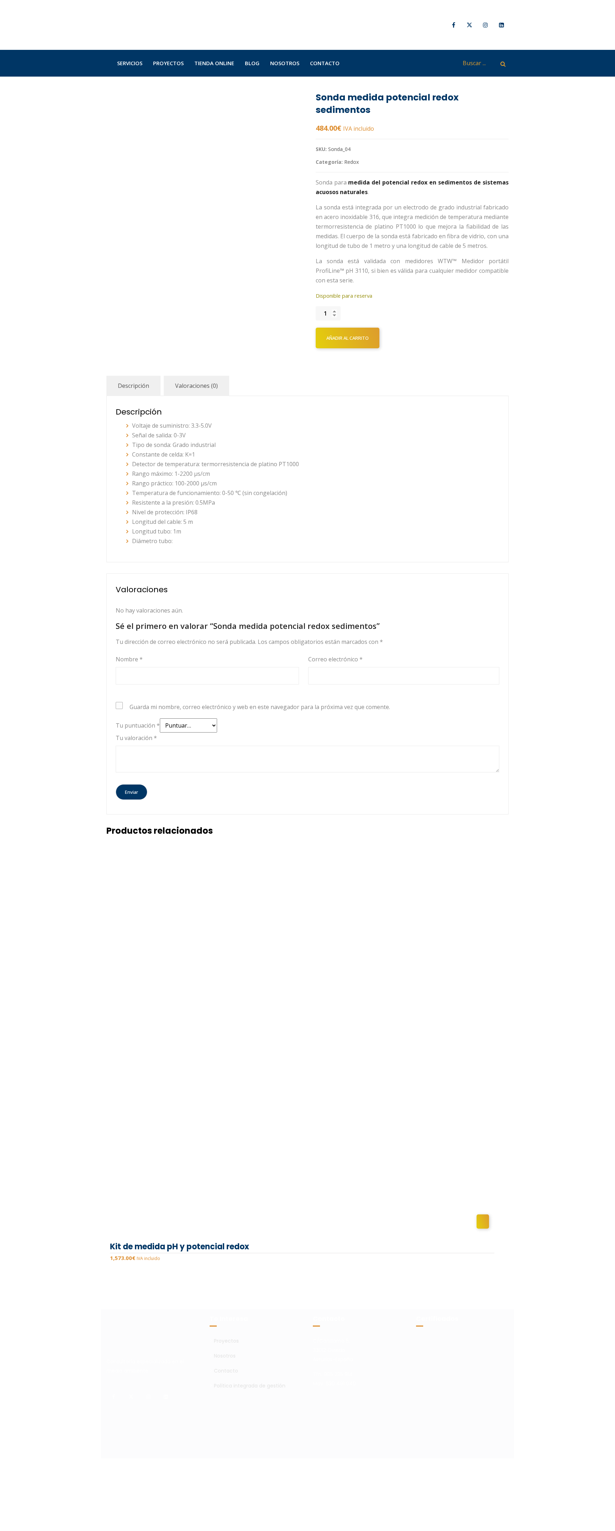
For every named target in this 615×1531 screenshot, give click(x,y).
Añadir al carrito (347, 338)
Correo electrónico (335, 659)
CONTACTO (325, 63)
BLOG (252, 63)
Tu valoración (136, 738)
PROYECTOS (168, 63)
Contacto (226, 1370)
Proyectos (226, 1340)
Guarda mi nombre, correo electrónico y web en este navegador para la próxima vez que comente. (260, 707)
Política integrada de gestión (249, 1385)
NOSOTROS (284, 63)
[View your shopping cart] (445, 63)
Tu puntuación (138, 725)
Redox (351, 161)
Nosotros (225, 1355)
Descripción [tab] (133, 386)
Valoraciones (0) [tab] (196, 386)
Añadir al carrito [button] (483, 1221)
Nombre (129, 659)
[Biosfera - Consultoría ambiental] (133, 25)
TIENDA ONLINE (214, 63)
